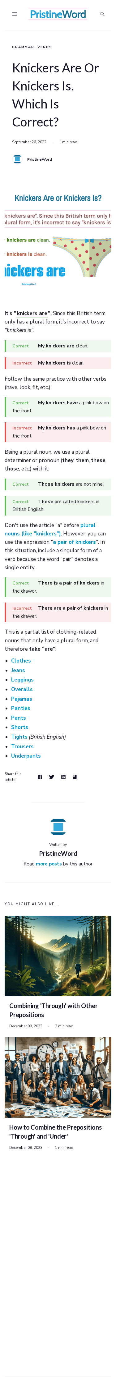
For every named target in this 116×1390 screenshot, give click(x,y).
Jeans (18, 670)
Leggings (22, 679)
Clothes (21, 660)
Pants (18, 718)
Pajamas (21, 699)
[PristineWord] (17, 159)
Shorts (19, 727)
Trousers (22, 746)
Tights (19, 737)
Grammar (23, 47)
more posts (49, 864)
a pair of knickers (74, 542)
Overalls (22, 689)
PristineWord (39, 159)
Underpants (26, 755)
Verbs (44, 47)
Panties (20, 708)
